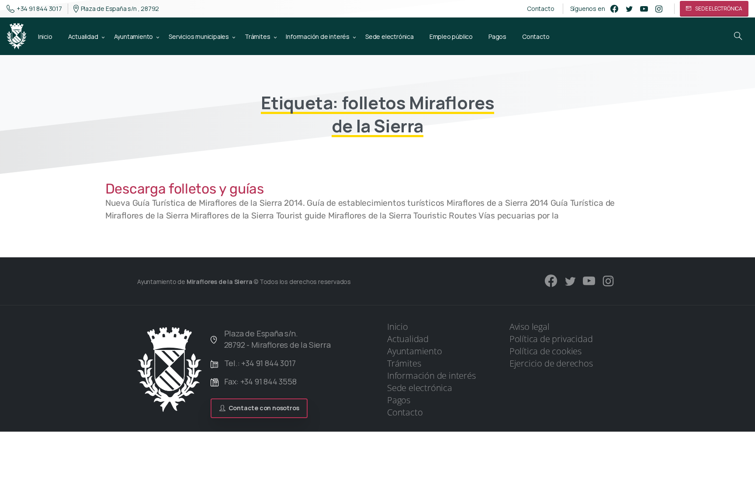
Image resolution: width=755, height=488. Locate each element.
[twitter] (629, 9)
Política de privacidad (551, 339)
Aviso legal (529, 326)
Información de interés (431, 375)
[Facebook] (614, 9)
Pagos (398, 400)
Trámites (404, 363)
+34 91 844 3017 (39, 8)
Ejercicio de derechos (551, 363)
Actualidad (408, 339)
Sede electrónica (419, 388)
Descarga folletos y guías (184, 188)
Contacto (540, 8)
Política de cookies (545, 351)
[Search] (737, 36)
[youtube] (644, 9)
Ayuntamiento (414, 351)
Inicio (397, 326)
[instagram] (658, 9)
